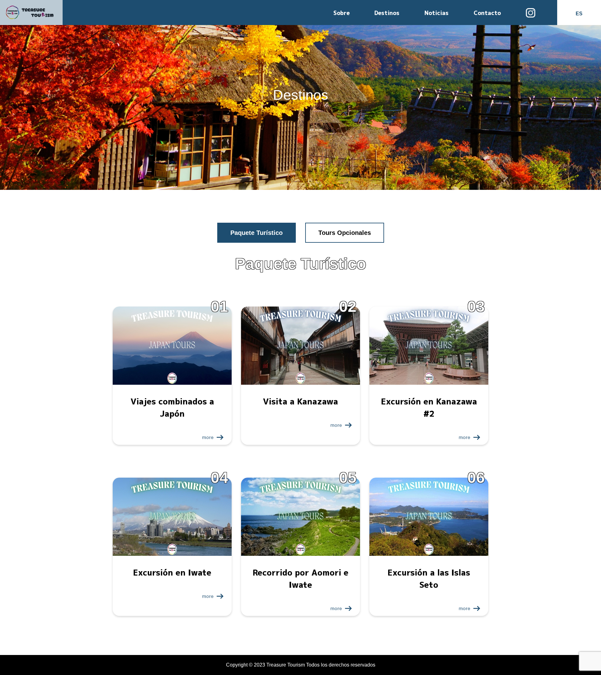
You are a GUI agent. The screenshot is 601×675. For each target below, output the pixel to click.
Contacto (487, 13)
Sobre (341, 13)
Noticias (436, 13)
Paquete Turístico (256, 232)
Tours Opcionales (344, 232)
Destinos (386, 13)
